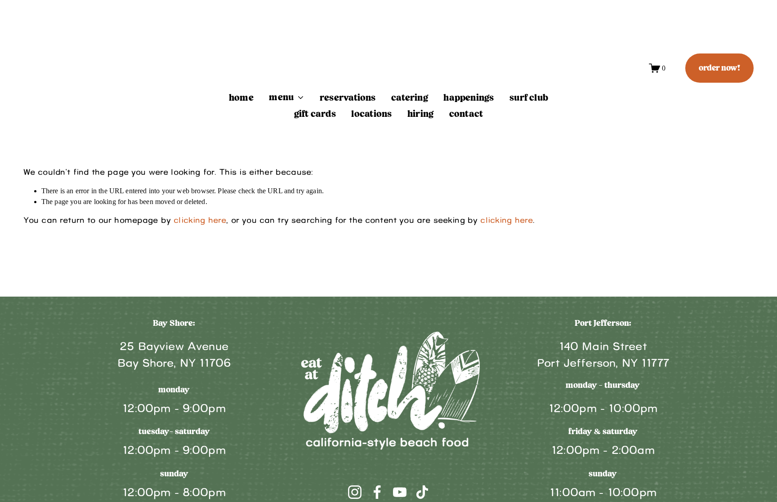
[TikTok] (422, 492)
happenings (468, 98)
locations (371, 114)
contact (466, 114)
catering (409, 98)
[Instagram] (355, 492)
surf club (528, 98)
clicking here (200, 220)
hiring (420, 114)
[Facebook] (377, 492)
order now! (719, 68)
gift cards (315, 114)
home (241, 98)
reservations (348, 98)
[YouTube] (400, 492)
